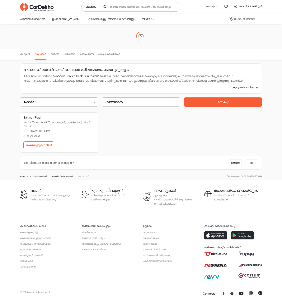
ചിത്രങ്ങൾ (69, 54)
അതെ (235, 162)
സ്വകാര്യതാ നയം (31, 249)
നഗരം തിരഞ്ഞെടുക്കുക (246, 18)
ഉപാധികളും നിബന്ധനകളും (35, 244)
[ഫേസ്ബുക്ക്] (224, 293)
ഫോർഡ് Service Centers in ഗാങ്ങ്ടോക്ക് (79, 76)
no (251, 162)
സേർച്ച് (223, 102)
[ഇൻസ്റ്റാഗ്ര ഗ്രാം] (251, 293)
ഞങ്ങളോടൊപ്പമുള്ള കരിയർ (35, 238)
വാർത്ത (54, 54)
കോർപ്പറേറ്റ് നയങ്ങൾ (31, 255)
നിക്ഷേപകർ (26, 261)
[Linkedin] (260, 293)
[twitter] (231, 293)
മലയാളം (210, 6)
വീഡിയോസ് (87, 54)
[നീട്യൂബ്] (241, 293)
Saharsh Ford (31, 117)
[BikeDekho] (215, 254)
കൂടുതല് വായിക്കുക (245, 87)
